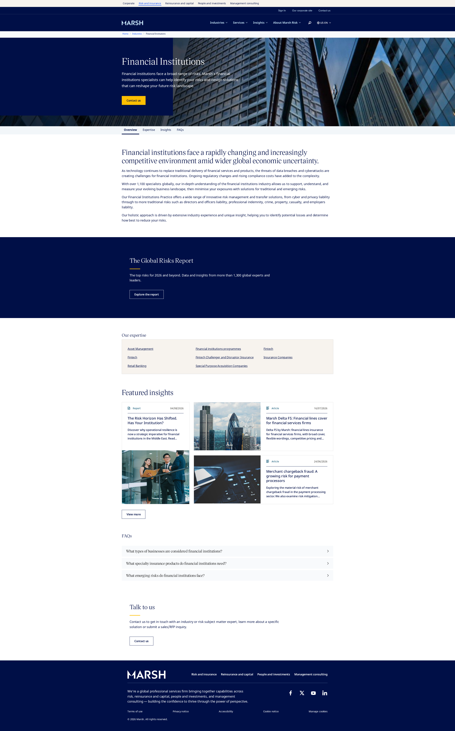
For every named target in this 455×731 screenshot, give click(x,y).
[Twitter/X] (302, 693)
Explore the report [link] (146, 294)
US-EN (324, 22)
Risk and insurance (150, 3)
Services (238, 23)
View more (134, 514)
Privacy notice (181, 711)
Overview (130, 130)
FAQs (180, 130)
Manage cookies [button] (318, 711)
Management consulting (244, 3)
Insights (258, 23)
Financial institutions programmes (218, 349)
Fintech (268, 349)
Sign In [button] (282, 10)
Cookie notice (271, 711)
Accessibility (226, 711)
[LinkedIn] (324, 693)
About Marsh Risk (285, 23)
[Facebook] (290, 693)
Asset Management (140, 349)
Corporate (129, 3)
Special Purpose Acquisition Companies (222, 366)
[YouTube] (313, 693)
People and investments (212, 3)
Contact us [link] (324, 10)
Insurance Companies (278, 357)
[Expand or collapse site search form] (309, 22)
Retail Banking (137, 366)
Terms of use (135, 711)
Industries (217, 23)
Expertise (149, 130)
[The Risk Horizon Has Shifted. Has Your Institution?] (155, 477)
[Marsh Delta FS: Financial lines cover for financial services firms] (227, 426)
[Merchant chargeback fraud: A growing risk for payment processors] (227, 479)
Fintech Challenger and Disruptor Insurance (225, 357)
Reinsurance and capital (179, 3)
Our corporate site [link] (302, 10)
